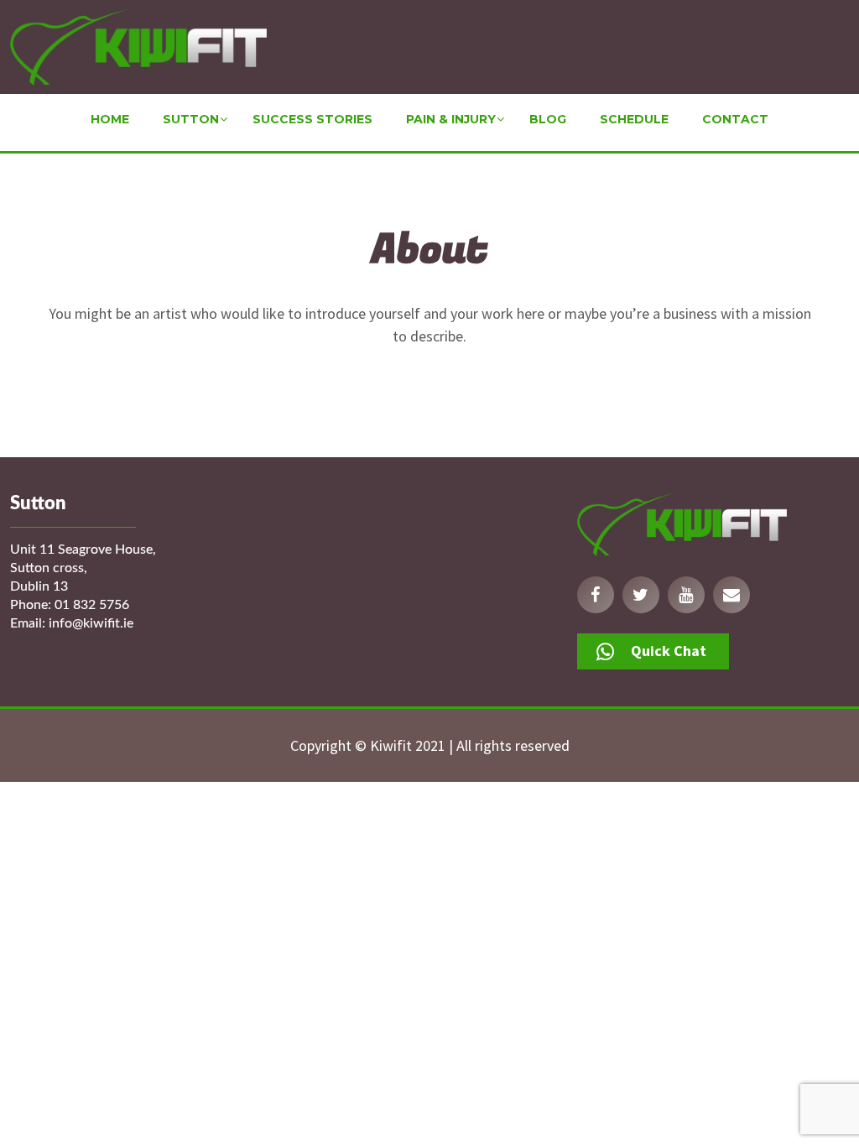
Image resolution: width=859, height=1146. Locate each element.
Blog (547, 119)
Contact (735, 119)
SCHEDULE (634, 119)
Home (110, 119)
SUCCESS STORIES (312, 119)
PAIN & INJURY (451, 119)
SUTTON (191, 119)
